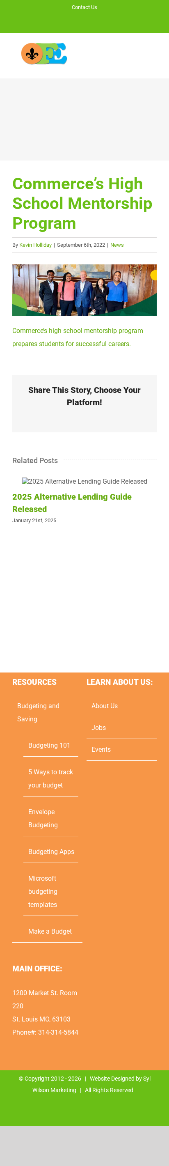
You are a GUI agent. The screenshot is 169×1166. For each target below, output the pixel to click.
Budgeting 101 (49, 745)
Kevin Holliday (35, 245)
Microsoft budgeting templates (42, 891)
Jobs (98, 728)
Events (101, 749)
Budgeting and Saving (38, 712)
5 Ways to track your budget (50, 778)
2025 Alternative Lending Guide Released (84, 481)
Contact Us (84, 7)
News (117, 245)
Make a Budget (50, 931)
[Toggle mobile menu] (153, 56)
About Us (104, 706)
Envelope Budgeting (43, 818)
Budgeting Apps (51, 852)
